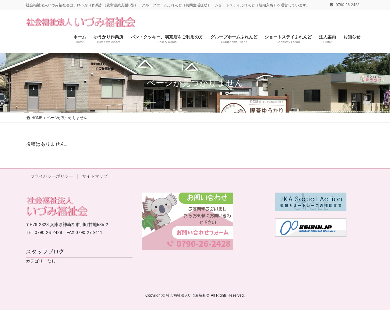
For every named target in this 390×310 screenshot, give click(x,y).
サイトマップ (95, 176)
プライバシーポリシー (51, 176)
